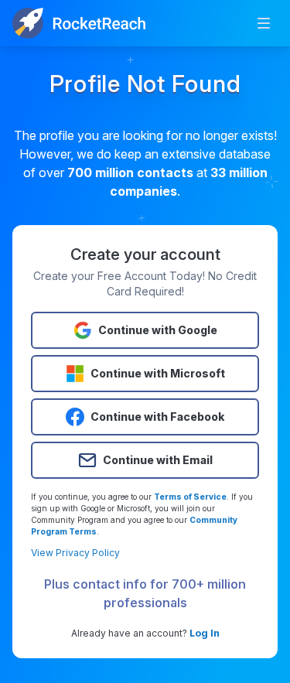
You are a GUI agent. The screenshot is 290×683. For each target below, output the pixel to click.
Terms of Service (190, 496)
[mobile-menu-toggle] (264, 23)
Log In (204, 633)
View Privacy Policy (75, 552)
